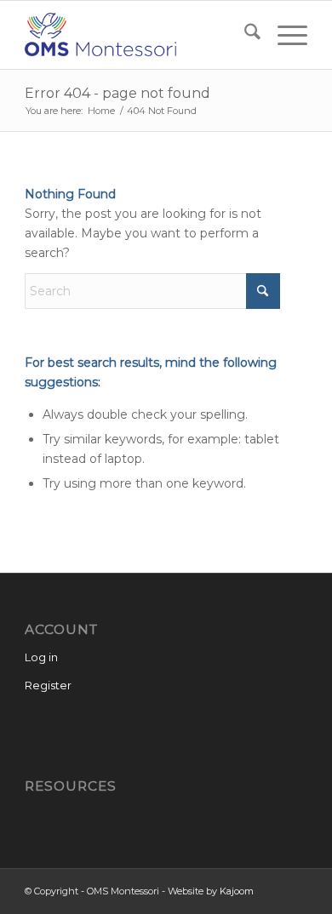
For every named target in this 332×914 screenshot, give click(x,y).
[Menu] (283, 35)
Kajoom (237, 891)
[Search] (243, 35)
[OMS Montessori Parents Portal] (137, 35)
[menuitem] (243, 35)
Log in (41, 657)
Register (48, 685)
